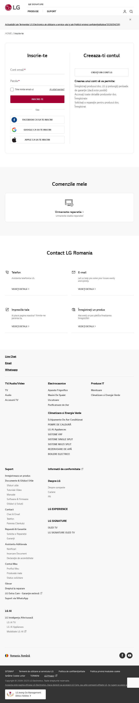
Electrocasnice (57, 383)
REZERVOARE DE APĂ (60, 449)
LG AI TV (11, 622)
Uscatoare (53, 399)
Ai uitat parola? (57, 89)
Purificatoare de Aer (58, 404)
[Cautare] (131, 11)
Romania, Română (20, 655)
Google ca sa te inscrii (37, 129)
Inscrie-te (37, 99)
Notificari (11, 548)
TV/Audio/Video (15, 383)
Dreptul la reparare (15, 588)
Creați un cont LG (101, 72)
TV (6, 390)
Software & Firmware (17, 499)
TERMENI (34, 675)
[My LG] (125, 11)
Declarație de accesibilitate (20, 558)
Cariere (51, 492)
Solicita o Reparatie (16, 533)
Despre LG (54, 481)
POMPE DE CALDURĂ (59, 424)
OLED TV (52, 527)
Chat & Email (13, 514)
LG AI (8, 610)
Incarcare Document (17, 553)
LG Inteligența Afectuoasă (19, 617)
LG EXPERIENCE (58, 509)
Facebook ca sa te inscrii (37, 119)
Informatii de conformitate (64, 469)
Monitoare (96, 390)
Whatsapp (11, 369)
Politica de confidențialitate (72, 671)
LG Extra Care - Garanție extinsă (22, 593)
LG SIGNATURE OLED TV (61, 532)
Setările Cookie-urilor (15, 675)
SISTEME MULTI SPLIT (59, 444)
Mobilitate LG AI (15, 631)
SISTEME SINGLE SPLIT (60, 439)
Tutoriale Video (14, 489)
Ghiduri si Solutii (15, 503)
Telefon (10, 518)
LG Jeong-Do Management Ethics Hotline (28, 694)
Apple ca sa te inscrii (37, 139)
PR (49, 496)
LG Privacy (49, 675)
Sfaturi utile (12, 485)
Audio (8, 395)
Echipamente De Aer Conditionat (65, 419)
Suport (9, 469)
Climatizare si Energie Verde (64, 413)
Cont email (17, 70)
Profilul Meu (13, 568)
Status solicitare (15, 577)
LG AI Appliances (57, 429)
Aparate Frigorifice (58, 390)
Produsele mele (14, 573)
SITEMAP (9, 671)
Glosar (8, 583)
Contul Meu (11, 563)
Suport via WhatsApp (16, 598)
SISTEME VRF (55, 434)
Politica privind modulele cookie (105, 671)
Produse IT (97, 383)
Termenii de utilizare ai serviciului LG (36, 671)
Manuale (11, 494)
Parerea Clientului (15, 523)
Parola (14, 81)
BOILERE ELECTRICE (59, 454)
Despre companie (56, 487)
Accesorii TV (11, 399)
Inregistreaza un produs (17, 475)
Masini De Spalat (57, 395)
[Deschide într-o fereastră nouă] (122, 655)
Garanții (11, 538)
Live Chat (10, 356)
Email (8, 363)
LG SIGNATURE (57, 521)
